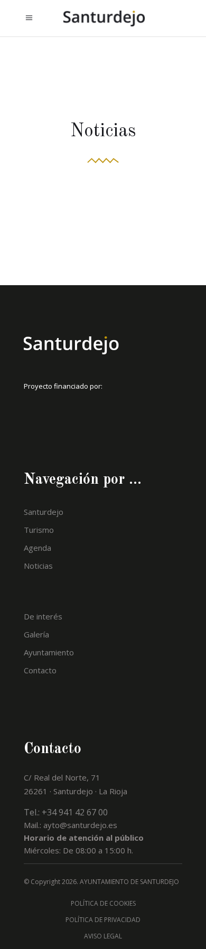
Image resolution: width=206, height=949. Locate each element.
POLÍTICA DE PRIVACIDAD (103, 919)
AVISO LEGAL (103, 936)
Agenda (37, 547)
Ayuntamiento (49, 652)
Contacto (40, 670)
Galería (36, 634)
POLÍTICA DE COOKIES (103, 903)
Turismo (39, 529)
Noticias (38, 565)
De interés (43, 616)
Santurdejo (43, 511)
